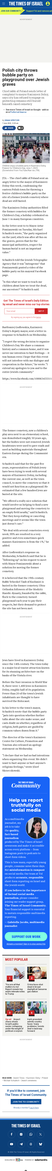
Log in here (34, 1107)
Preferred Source (18, 112)
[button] (48, 4)
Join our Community (10, 11)
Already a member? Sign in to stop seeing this (26, 943)
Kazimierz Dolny (33, 1078)
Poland (45, 1078)
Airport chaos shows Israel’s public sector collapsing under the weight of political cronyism (14, 1025)
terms (38, 317)
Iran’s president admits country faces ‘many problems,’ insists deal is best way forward (35, 1025)
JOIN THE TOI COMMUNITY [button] (26, 1101)
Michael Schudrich (11, 1080)
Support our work (26, 936)
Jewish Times (19, 1078)
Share (10, 128)
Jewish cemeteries (29, 1080)
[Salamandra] (41, 1160)
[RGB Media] (20, 1160)
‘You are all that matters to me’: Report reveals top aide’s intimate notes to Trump (15, 989)
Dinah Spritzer (12, 120)
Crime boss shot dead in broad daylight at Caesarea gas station (37, 988)
